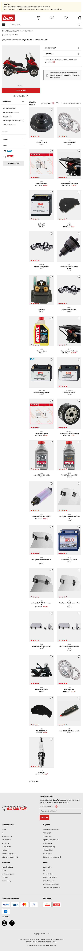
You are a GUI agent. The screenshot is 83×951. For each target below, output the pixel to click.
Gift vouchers (6, 847)
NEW (9, 151)
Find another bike (19, 96)
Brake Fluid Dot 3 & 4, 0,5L (41, 475)
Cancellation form (49, 881)
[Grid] (53, 103)
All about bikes (48, 850)
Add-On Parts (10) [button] (9, 125)
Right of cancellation (50, 877)
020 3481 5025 (16, 809)
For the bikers (47, 853)
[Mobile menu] (4, 24)
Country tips (47, 836)
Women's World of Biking (51, 829)
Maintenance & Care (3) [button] (11, 112)
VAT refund (5, 877)
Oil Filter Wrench (42, 142)
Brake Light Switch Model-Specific (69, 731)
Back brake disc (69, 689)
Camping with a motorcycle (52, 857)
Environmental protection (51, 888)
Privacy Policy (47, 874)
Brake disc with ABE (69, 142)
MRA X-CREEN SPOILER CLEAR (41, 646)
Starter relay (41, 309)
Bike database (6, 840)
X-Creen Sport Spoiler (41, 689)
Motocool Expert (41, 351)
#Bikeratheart (47, 843)
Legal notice (47, 867)
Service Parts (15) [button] (9, 108)
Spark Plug (41, 772)
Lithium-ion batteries (69, 392)
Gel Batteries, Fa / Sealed (69, 559)
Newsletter (5, 843)
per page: (44, 103)
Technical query (7, 836)
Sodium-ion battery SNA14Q (41, 392)
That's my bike (21, 90)
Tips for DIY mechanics (50, 840)
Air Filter (69, 225)
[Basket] (79, 17)
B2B (3, 833)
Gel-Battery (41, 225)
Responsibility (6, 881)
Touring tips (47, 833)
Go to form (57, 77)
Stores (4, 870)
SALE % (10, 156)
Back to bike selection (10, 35)
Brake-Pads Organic (41, 433)
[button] (78, 24)
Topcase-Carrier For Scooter (69, 183)
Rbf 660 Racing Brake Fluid (69, 475)
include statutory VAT (31, 939)
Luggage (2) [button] (7, 116)
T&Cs (45, 870)
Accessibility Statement (51, 884)
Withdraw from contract (10, 857)
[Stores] (38, 17)
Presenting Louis (7, 867)
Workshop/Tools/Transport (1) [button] (13, 120)
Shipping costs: (30, 942)
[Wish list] (66, 17)
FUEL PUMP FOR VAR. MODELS (41, 516)
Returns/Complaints (8, 853)
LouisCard (5, 850)
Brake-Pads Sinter (41, 183)
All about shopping (8, 874)
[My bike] (52, 17)
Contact (4, 829)
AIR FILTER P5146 (41, 731)
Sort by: (64, 103)
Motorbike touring (49, 847)
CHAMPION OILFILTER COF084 (69, 433)
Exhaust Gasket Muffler (41, 266)
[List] (57, 103)
